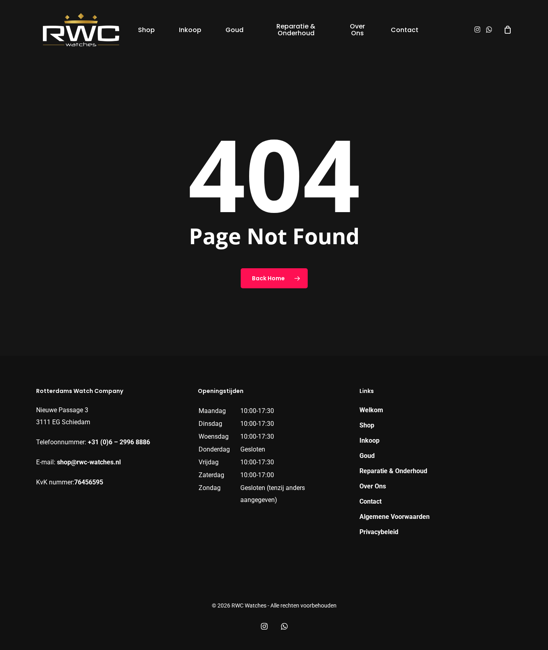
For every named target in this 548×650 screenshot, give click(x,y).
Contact (370, 501)
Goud (367, 456)
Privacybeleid (378, 532)
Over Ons (372, 486)
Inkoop (369, 440)
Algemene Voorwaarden (394, 516)
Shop (366, 425)
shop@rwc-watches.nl (89, 462)
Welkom (371, 410)
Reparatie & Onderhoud (393, 471)
